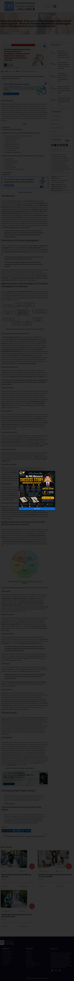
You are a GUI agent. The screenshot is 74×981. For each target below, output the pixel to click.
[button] (20, 472)
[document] (37, 490)
